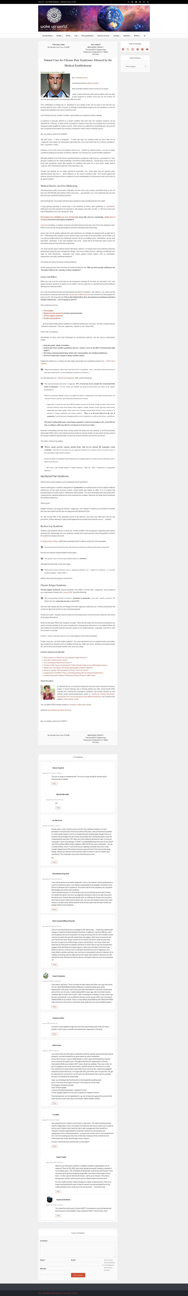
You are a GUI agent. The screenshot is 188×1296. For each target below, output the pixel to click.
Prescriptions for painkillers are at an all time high (59, 217)
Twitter (79, 704)
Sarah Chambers (58, 976)
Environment (47, 36)
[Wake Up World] (94, 18)
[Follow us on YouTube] (147, 49)
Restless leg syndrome (52, 318)
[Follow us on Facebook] (123, 49)
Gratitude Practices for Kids (68, 2)
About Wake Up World (48, 1293)
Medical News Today (50, 541)
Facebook (72, 704)
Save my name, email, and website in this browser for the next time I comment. (109, 1265)
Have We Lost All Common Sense (55, 660)
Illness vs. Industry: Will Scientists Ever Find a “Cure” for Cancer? (66, 670)
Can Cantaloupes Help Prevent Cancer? (58, 663)
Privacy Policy (67, 1293)
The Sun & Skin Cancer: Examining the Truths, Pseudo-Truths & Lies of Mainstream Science (76, 665)
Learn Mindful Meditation (52, 2)
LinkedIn (88, 704)
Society (116, 36)
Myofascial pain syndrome (53, 313)
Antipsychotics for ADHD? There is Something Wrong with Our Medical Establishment (73, 673)
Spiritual (126, 36)
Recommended (87, 36)
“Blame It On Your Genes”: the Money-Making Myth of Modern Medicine (68, 668)
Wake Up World (93, 83)
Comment (43, 1241)
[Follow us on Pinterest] (137, 49)
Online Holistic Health (70, 699)
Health (58, 36)
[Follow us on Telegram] (142, 49)
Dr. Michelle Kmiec (81, 78)
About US (41, 2)
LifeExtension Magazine (65, 378)
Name (42, 1260)
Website (43, 1269)
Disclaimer (59, 1293)
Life (76, 36)
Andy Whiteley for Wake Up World (59, 710)
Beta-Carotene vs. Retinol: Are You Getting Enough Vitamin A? (65, 657)
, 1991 (67, 592)
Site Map (74, 1293)
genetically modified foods (79, 294)
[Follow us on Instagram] (133, 49)
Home (68, 36)
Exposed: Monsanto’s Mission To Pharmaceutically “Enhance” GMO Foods (69, 675)
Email (73, 1260)
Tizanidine (44, 225)
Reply (54, 783)
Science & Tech (103, 36)
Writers (136, 36)
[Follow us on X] (128, 49)
